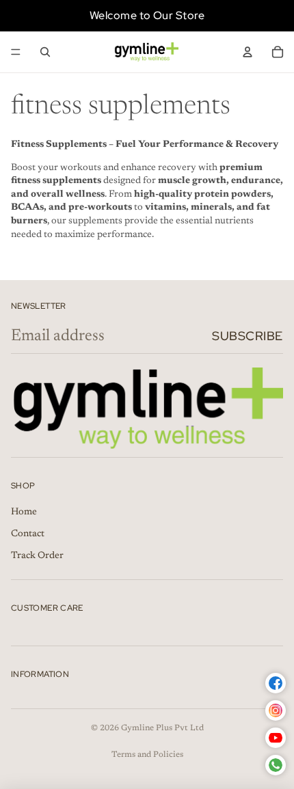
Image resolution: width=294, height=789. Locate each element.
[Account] (247, 52)
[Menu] (15, 52)
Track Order (37, 556)
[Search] (45, 52)
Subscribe (247, 336)
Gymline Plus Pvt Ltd (162, 728)
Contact (27, 534)
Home (24, 512)
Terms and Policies (147, 755)
